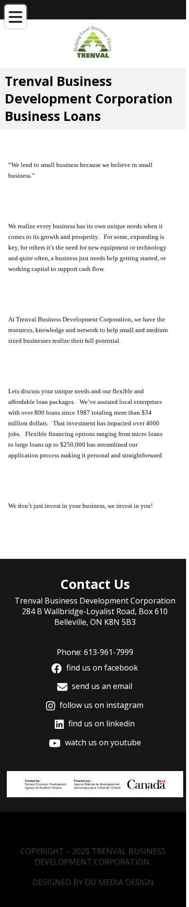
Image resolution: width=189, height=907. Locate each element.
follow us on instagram (100, 705)
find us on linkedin (100, 723)
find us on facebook (101, 667)
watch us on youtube (102, 742)
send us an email (101, 686)
